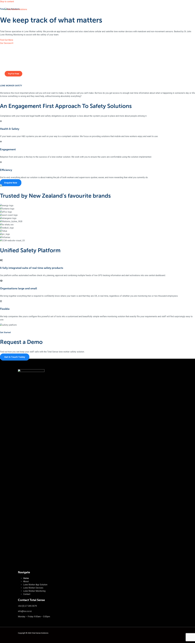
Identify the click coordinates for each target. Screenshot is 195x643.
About (12, 27)
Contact (13, 64)
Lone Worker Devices (20, 45)
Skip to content (7, 1)
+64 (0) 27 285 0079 (27, 606)
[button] (13, 73)
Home (13, 17)
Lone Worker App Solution (22, 36)
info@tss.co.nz (25, 611)
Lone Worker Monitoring (21, 55)
